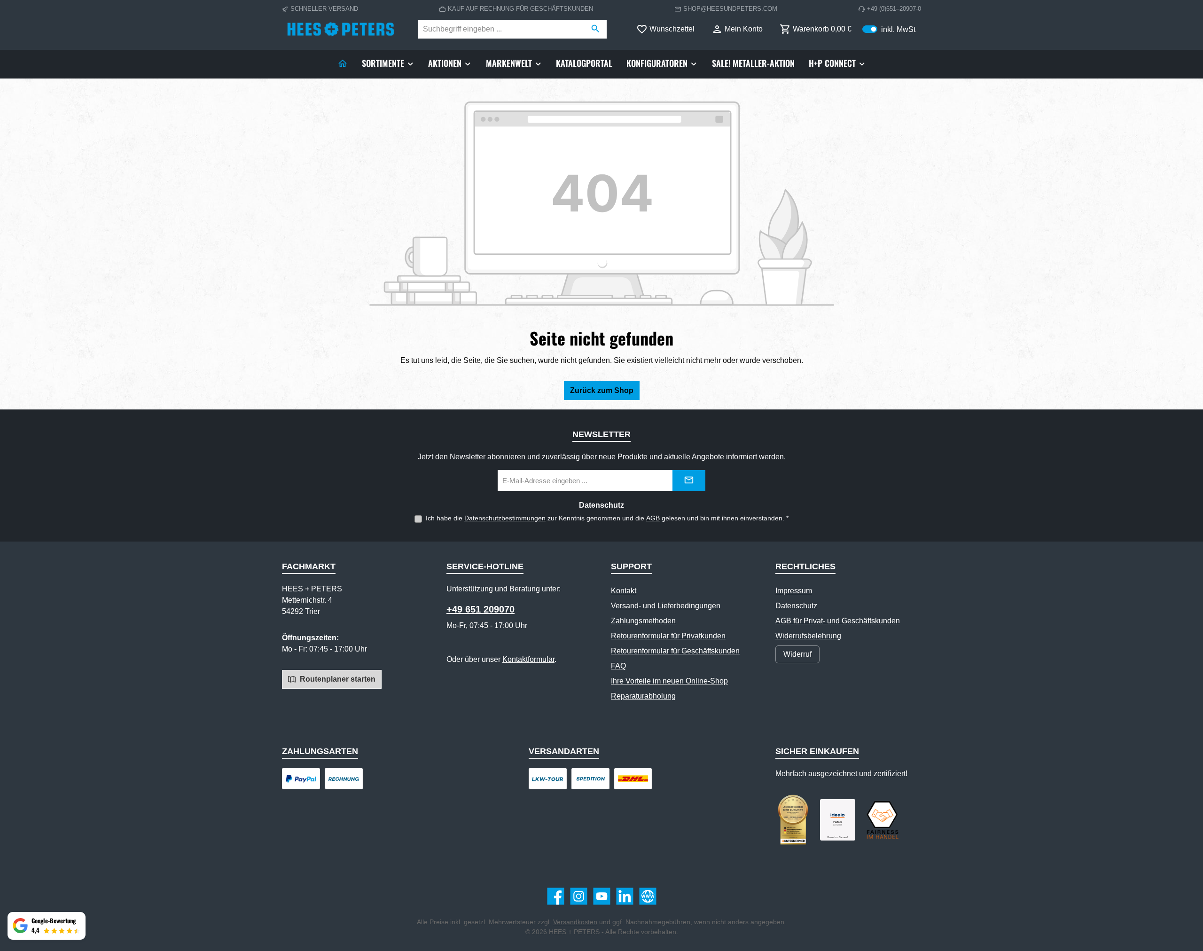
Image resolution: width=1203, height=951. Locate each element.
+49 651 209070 (480, 609)
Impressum (793, 591)
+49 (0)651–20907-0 (894, 8)
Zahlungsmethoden (643, 621)
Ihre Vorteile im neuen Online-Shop (669, 681)
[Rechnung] (344, 778)
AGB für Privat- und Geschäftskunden (837, 621)
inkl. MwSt (889, 29)
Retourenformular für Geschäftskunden (675, 651)
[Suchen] (596, 29)
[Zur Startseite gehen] (340, 29)
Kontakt (623, 591)
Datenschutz (796, 606)
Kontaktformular (528, 659)
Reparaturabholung (643, 696)
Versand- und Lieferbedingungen (665, 606)
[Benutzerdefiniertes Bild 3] (837, 820)
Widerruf (797, 654)
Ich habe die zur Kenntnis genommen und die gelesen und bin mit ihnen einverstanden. (607, 518)
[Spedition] (590, 778)
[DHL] (633, 778)
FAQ (618, 666)
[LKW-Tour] (548, 778)
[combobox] (501, 29)
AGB (653, 518)
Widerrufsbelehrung (808, 636)
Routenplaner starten (336, 679)
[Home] (342, 63)
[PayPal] (301, 778)
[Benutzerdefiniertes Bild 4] (882, 820)
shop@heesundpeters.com (730, 8)
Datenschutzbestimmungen (505, 518)
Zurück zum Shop (601, 390)
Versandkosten (575, 922)
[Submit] (688, 480)
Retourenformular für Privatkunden (668, 636)
